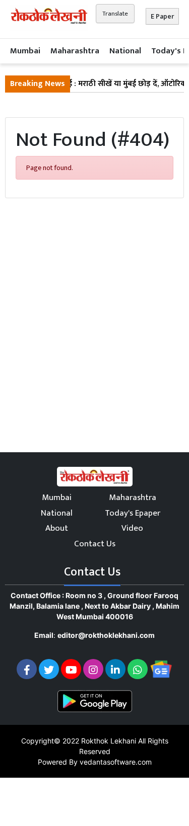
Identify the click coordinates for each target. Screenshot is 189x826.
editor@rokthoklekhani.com (106, 635)
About (56, 528)
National (125, 51)
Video (132, 528)
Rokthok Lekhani (108, 740)
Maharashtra (74, 51)
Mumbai (25, 51)
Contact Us (94, 544)
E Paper (162, 16)
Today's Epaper (132, 513)
